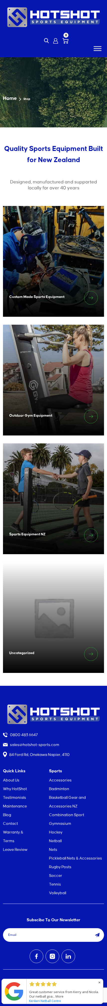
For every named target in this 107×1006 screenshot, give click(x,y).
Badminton (59, 789)
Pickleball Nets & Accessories (75, 858)
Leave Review (15, 850)
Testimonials (14, 798)
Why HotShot (15, 789)
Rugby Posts (60, 867)
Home (10, 98)
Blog (7, 815)
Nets (53, 850)
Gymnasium (60, 824)
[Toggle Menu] (98, 48)
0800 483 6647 (23, 735)
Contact (10, 824)
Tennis (55, 884)
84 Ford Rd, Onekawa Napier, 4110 (39, 755)
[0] (65, 40)
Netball (55, 841)
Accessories (60, 780)
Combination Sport (66, 815)
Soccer (55, 876)
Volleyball (57, 893)
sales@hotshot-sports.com (34, 745)
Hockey (55, 832)
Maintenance (15, 806)
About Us (11, 780)
